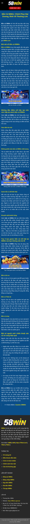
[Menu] (2, 3)
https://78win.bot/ (21, 442)
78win (3, 445)
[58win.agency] (15, 2)
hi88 (13, 442)
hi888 (9, 442)
